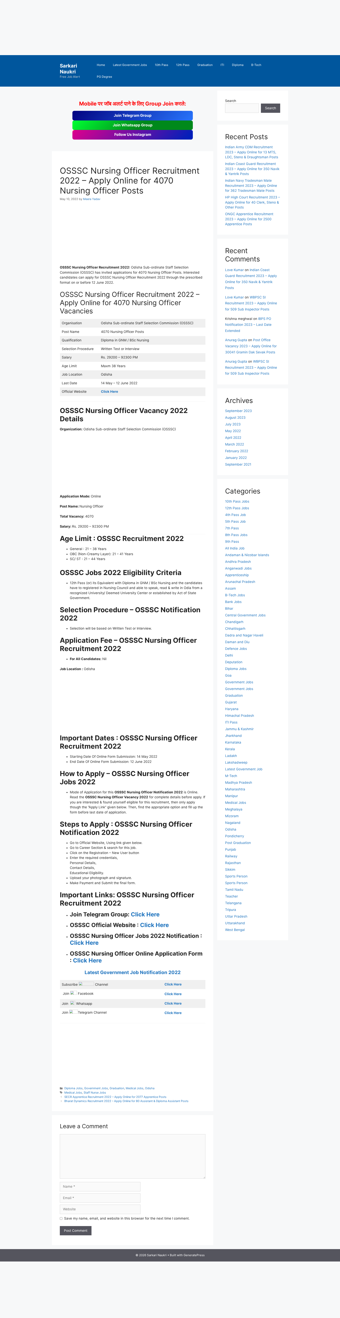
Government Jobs (96, 1088)
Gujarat (231, 702)
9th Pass (232, 542)
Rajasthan (233, 863)
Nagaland (232, 823)
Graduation (205, 65)
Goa (228, 675)
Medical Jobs (134, 1088)
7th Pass (232, 528)
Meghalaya (233, 809)
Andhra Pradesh (238, 562)
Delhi (229, 655)
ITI (222, 65)
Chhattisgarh (235, 629)
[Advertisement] (118, 27)
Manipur (231, 796)
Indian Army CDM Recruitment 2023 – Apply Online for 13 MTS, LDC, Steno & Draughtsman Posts (251, 152)
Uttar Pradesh (236, 916)
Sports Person (236, 876)
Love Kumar (234, 270)
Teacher (231, 896)
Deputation (233, 662)
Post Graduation (238, 843)
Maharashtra (235, 789)
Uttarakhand (235, 923)
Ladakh (231, 756)
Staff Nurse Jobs (95, 1092)
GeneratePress (194, 1255)
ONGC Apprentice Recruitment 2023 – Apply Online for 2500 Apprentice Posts (249, 219)
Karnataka (233, 742)
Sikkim (230, 870)
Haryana (231, 709)
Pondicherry (234, 836)
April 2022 (233, 438)
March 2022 (234, 444)
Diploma (237, 65)
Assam (230, 588)
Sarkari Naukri (68, 69)
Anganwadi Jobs (238, 568)
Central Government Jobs (245, 615)
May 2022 (233, 431)
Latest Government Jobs (130, 65)
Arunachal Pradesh (240, 582)
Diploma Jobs (73, 1088)
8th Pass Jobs (236, 535)
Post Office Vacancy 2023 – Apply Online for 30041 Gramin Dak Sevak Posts (251, 346)
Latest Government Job (243, 769)
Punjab (230, 849)
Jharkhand (233, 736)
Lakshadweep (236, 762)
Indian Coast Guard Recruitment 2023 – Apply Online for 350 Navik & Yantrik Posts (252, 169)
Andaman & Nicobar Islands (247, 555)
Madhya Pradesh (238, 783)
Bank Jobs (233, 602)
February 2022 (236, 451)
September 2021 (238, 464)
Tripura (230, 910)
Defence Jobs (236, 649)
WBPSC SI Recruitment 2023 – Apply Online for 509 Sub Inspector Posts (251, 303)
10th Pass (161, 65)
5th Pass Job (235, 521)
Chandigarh (234, 622)
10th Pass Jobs (237, 501)
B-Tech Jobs (235, 595)
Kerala (230, 749)
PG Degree (104, 77)
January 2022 (236, 458)
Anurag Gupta (236, 340)
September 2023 (238, 411)
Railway (231, 856)
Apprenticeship (237, 575)
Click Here (145, 914)
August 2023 (235, 418)
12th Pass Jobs (237, 508)
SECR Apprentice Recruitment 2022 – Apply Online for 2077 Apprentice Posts (115, 1096)
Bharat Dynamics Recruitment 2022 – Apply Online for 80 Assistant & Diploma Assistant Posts (126, 1101)
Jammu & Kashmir (239, 729)
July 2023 (233, 424)
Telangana (233, 903)
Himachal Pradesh (239, 716)
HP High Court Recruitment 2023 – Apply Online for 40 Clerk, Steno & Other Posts (252, 202)
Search (230, 101)
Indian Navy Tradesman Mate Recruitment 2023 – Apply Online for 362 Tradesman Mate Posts (251, 186)
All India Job (235, 548)
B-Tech (256, 65)
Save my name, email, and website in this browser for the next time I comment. (127, 1218)
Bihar (229, 608)
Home (101, 65)
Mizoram (232, 816)
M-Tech (231, 776)
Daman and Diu (237, 642)
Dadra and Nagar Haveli (244, 635)
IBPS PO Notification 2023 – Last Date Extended (248, 325)
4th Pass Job (235, 515)
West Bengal (235, 930)
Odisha (149, 1088)
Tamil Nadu (234, 890)
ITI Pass (231, 722)
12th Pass (182, 65)
